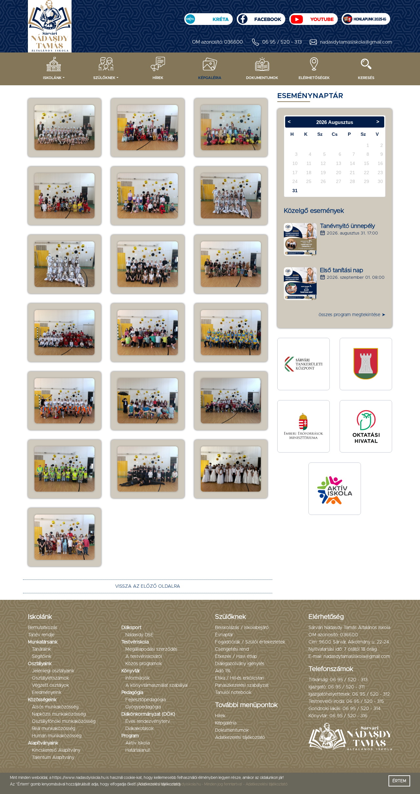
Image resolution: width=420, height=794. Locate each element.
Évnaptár (224, 635)
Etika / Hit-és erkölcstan (239, 678)
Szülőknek (104, 78)
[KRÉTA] (208, 16)
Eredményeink (46, 692)
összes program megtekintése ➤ (352, 315)
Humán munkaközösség (56, 736)
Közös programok (143, 664)
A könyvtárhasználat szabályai (156, 685)
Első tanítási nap (341, 271)
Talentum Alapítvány (53, 757)
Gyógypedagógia (143, 707)
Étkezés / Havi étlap (236, 656)
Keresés (366, 78)
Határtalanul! (137, 750)
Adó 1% (223, 671)
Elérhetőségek (314, 78)
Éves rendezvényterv (147, 721)
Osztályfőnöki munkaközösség (63, 721)
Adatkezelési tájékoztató (240, 737)
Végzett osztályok (50, 685)
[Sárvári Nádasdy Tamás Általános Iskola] (366, 16)
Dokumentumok (262, 78)
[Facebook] (261, 16)
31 (295, 190)
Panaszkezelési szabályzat (242, 685)
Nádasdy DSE (139, 635)
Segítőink (41, 656)
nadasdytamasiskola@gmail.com (356, 42)
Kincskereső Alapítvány (56, 750)
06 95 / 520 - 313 (282, 42)
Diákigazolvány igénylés (239, 664)
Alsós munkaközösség (55, 707)
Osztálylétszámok (50, 678)
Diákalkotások (139, 728)
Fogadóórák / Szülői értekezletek (250, 642)
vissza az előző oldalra (147, 586)
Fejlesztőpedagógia (145, 700)
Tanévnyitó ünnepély (347, 226)
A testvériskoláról (143, 656)
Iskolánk (52, 78)
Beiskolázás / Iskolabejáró (242, 627)
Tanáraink (41, 649)
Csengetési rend (232, 649)
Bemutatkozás (42, 627)
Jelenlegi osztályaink (53, 671)
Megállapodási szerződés (151, 649)
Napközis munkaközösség (59, 714)
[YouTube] (313, 16)
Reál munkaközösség (53, 728)
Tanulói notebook (233, 692)
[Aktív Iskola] (334, 488)
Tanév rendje (41, 635)
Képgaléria (209, 78)
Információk (137, 678)
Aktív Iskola (137, 743)
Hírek (158, 78)
